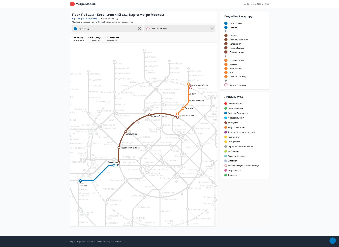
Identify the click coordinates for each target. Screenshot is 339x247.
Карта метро (78, 18)
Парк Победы (92, 18)
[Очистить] (139, 28)
